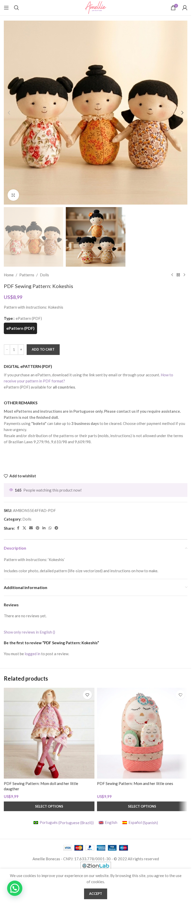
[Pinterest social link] (37, 528)
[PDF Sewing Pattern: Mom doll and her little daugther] (49, 733)
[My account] (185, 8)
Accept (95, 894)
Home (9, 275)
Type (8, 318)
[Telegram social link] (56, 528)
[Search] (16, 8)
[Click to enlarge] (13, 195)
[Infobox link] (95, 377)
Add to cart (43, 349)
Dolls (44, 275)
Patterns (26, 275)
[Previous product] (172, 275)
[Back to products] (178, 275)
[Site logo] (95, 7)
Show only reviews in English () (29, 632)
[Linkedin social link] (44, 528)
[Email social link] (31, 528)
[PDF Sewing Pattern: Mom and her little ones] (142, 733)
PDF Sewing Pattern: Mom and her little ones (135, 783)
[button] (9, 113)
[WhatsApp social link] (50, 528)
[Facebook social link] (18, 528)
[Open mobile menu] (6, 8)
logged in (32, 653)
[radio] (20, 328)
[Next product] (184, 275)
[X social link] (24, 528)
